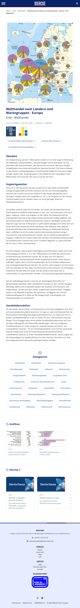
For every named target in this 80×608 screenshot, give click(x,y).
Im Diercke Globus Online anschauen (20, 141)
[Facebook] (42, 598)
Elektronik (49, 369)
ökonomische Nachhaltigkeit (19, 401)
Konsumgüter (66, 388)
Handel (63, 382)
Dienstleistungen (16, 369)
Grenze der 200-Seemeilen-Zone (43, 382)
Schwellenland (14, 407)
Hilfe (40, 564)
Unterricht (40, 552)
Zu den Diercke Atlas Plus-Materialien (21, 147)
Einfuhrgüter (34, 369)
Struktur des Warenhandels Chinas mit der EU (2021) (18, 453)
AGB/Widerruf (39, 603)
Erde (14, 11)
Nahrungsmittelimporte (61, 394)
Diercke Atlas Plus (40, 567)
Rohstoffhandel (65, 401)
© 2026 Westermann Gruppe (57, 603)
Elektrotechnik (64, 369)
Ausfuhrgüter (36, 363)
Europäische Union (60, 375)
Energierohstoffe (19, 375)
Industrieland (49, 388)
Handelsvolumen (15, 388)
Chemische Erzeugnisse (56, 363)
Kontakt (40, 569)
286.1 (45, 196)
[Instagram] (37, 598)
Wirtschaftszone (65, 407)
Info (40, 557)
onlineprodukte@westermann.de (41, 541)
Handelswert (33, 388)
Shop (40, 554)
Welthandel (21, 11)
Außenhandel (20, 363)
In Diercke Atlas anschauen (50, 141)
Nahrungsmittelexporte (36, 394)
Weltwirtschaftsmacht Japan (50, 498)
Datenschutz (27, 603)
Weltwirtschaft (46, 407)
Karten (8, 11)
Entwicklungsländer (39, 375)
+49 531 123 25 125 (41, 538)
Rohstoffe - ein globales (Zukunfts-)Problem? (16, 499)
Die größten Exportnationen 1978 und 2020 (50, 453)
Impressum (16, 603)
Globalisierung (19, 382)
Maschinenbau (16, 394)
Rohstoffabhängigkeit (45, 401)
